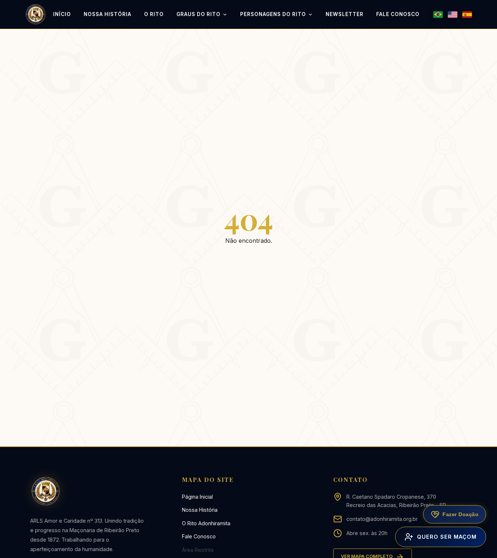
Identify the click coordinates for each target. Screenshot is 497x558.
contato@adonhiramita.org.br (382, 519)
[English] (453, 14)
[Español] (467, 14)
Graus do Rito (198, 14)
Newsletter (344, 14)
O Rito (154, 14)
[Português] (438, 14)
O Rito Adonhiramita (206, 523)
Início (62, 14)
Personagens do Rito (273, 14)
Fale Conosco (398, 14)
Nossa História (107, 14)
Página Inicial (197, 497)
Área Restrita (198, 550)
